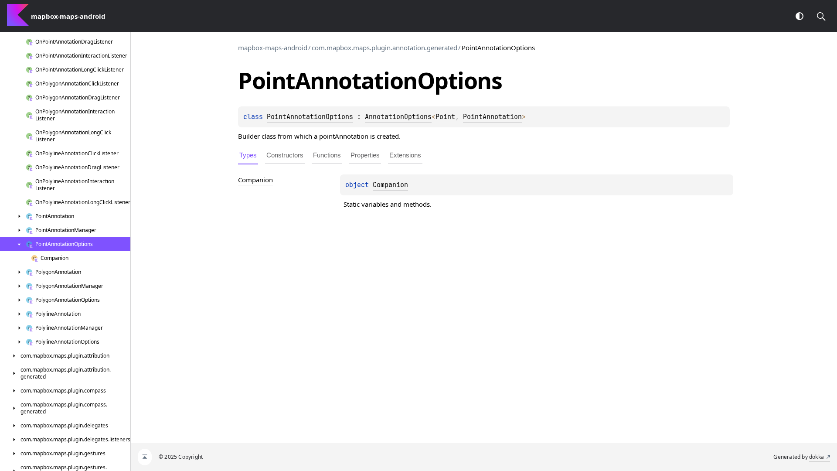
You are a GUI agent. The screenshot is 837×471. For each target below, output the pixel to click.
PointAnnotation (492, 117)
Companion (390, 185)
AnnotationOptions (398, 117)
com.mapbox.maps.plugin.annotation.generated (384, 47)
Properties (365, 155)
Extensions (405, 155)
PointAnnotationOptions (310, 117)
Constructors (284, 155)
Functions (327, 155)
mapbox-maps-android (272, 47)
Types (248, 155)
